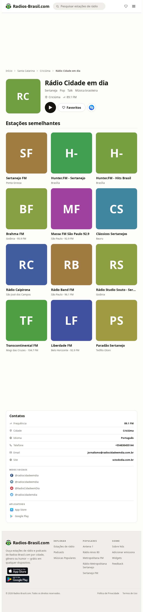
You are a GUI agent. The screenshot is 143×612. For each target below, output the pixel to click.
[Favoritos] (126, 6)
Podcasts (59, 552)
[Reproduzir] (50, 107)
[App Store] (17, 570)
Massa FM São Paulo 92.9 (70, 234)
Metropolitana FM (93, 558)
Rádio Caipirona (18, 290)
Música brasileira (86, 90)
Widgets (117, 558)
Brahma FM (15, 234)
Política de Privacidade (108, 593)
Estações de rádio (64, 546)
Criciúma (45, 70)
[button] (26, 153)
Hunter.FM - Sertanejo (68, 178)
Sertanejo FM (16, 178)
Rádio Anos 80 (91, 552)
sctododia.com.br (123, 459)
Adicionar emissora (123, 552)
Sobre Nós (118, 546)
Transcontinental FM (22, 345)
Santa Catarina (26, 70)
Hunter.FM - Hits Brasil (113, 178)
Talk (70, 90)
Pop (62, 90)
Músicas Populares (65, 558)
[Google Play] (17, 579)
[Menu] (133, 6)
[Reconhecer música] (91, 107)
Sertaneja (51, 90)
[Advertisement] (71, 41)
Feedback (117, 563)
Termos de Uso (130, 593)
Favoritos (74, 107)
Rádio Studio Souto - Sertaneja (116, 290)
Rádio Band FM (62, 290)
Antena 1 (88, 546)
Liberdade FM (61, 345)
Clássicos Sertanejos (111, 234)
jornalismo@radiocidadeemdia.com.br (111, 452)
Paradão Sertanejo (110, 345)
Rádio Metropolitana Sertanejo (95, 565)
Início (9, 70)
